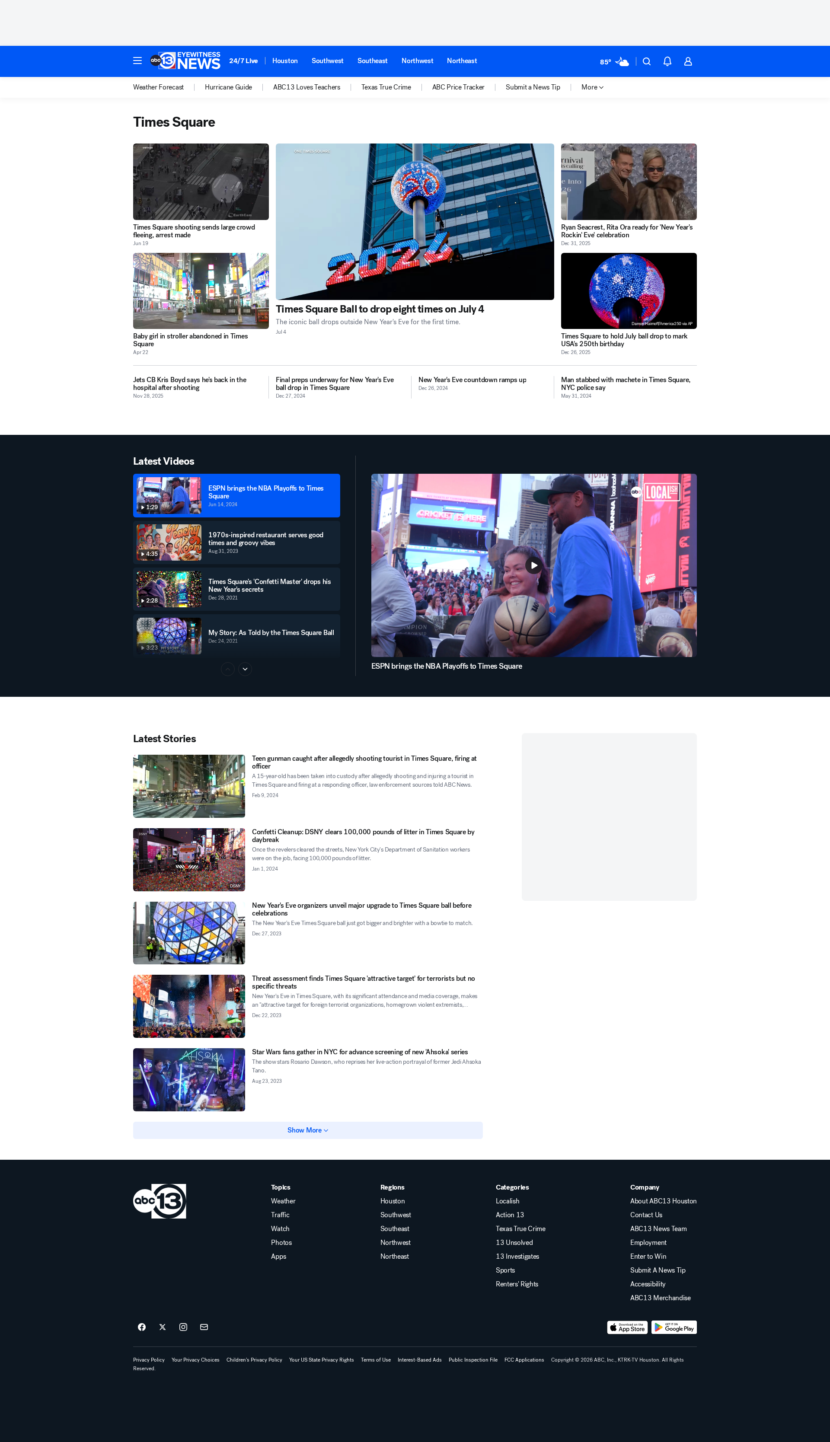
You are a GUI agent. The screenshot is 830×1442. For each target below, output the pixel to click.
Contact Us (646, 1215)
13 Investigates (517, 1256)
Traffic (280, 1215)
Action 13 (510, 1215)
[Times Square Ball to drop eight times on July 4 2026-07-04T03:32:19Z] (415, 222)
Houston (285, 60)
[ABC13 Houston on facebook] (141, 1327)
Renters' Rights (517, 1284)
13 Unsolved (514, 1242)
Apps (278, 1256)
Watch (280, 1228)
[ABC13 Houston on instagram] (183, 1327)
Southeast (373, 60)
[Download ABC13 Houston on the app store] (627, 1327)
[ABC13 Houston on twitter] (162, 1327)
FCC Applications (524, 1359)
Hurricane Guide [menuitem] (228, 87)
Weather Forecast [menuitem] (158, 87)
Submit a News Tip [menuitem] (533, 87)
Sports (505, 1270)
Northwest (417, 60)
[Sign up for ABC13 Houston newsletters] (204, 1327)
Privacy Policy (149, 1359)
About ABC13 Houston (663, 1201)
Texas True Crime (521, 1228)
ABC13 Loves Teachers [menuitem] (306, 87)
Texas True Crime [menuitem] (386, 87)
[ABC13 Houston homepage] (185, 61)
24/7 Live (243, 60)
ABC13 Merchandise (660, 1298)
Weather (283, 1201)
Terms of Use (376, 1359)
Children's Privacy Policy (254, 1359)
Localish (507, 1201)
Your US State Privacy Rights (321, 1359)
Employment (648, 1242)
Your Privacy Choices (196, 1359)
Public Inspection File (473, 1359)
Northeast (462, 60)
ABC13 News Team (658, 1228)
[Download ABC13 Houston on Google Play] (674, 1327)
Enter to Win (648, 1256)
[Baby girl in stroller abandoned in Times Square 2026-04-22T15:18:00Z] (201, 291)
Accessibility (648, 1284)
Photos (281, 1242)
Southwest (328, 60)
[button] (137, 60)
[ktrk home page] (159, 1201)
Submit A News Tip (658, 1270)
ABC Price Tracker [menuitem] (458, 87)
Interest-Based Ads (420, 1359)
